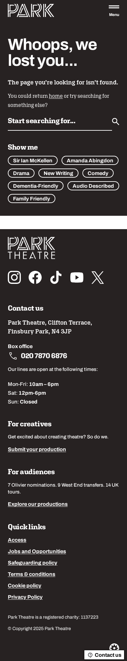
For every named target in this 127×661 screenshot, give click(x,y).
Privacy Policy (25, 597)
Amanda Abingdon (90, 161)
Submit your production (37, 449)
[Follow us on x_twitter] (97, 277)
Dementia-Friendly (35, 186)
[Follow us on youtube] (76, 277)
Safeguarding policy (32, 563)
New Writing (58, 173)
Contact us (108, 655)
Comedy (98, 173)
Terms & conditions (31, 574)
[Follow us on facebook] (35, 277)
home (56, 96)
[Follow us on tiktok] (56, 277)
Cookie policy (24, 586)
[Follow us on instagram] (14, 277)
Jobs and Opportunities (37, 551)
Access (17, 540)
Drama (21, 173)
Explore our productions (38, 504)
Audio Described (93, 186)
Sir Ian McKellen (32, 161)
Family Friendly (31, 199)
